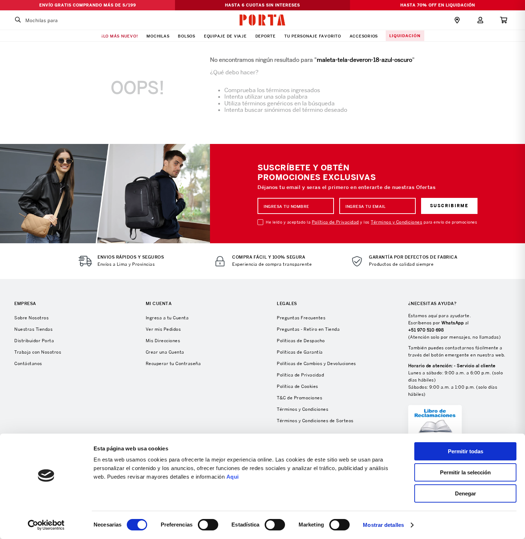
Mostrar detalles (383, 525)
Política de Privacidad (335, 222)
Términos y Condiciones (396, 222)
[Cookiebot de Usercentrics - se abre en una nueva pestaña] (46, 525)
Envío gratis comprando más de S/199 (87, 5)
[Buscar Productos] (18, 20)
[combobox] (55, 20)
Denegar (465, 493)
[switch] (208, 524)
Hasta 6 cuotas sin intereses (262, 5)
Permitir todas (465, 451)
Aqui (232, 477)
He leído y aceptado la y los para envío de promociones (371, 222)
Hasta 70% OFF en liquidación (437, 5)
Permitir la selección (465, 472)
